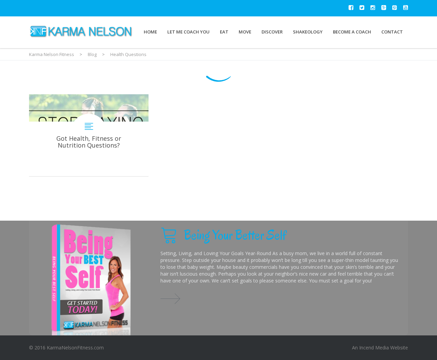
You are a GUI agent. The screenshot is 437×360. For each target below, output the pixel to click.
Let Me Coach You (188, 32)
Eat (224, 32)
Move (245, 32)
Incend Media (374, 347)
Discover (272, 32)
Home (150, 32)
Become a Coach (352, 32)
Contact (392, 32)
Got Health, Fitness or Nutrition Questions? (89, 135)
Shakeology (308, 32)
